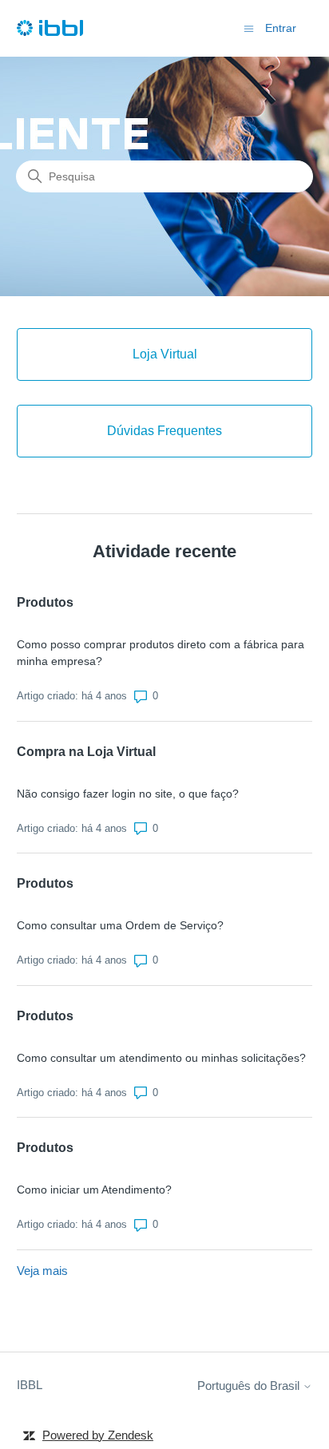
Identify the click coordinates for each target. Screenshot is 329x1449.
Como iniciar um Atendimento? (94, 1189)
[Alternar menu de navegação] (249, 27)
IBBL (29, 1385)
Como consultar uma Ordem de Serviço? (120, 925)
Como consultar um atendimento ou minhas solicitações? (161, 1057)
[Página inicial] (50, 28)
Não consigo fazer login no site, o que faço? (128, 793)
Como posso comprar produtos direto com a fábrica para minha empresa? (160, 652)
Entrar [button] (280, 28)
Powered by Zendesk (97, 1435)
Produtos (45, 602)
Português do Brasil (250, 1385)
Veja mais (42, 1270)
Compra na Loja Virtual (86, 751)
